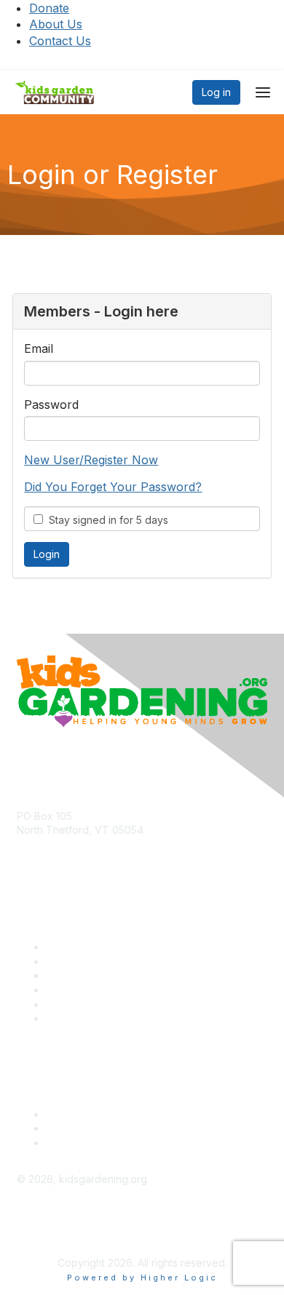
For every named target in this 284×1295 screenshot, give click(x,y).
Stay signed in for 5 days (105, 520)
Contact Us (60, 40)
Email (38, 348)
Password (51, 404)
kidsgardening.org (61, 1226)
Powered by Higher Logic (142, 1277)
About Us (55, 24)
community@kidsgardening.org (91, 851)
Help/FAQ (69, 990)
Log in (216, 92)
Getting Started (82, 1004)
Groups (63, 975)
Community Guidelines (98, 1018)
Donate (49, 8)
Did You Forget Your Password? (113, 486)
